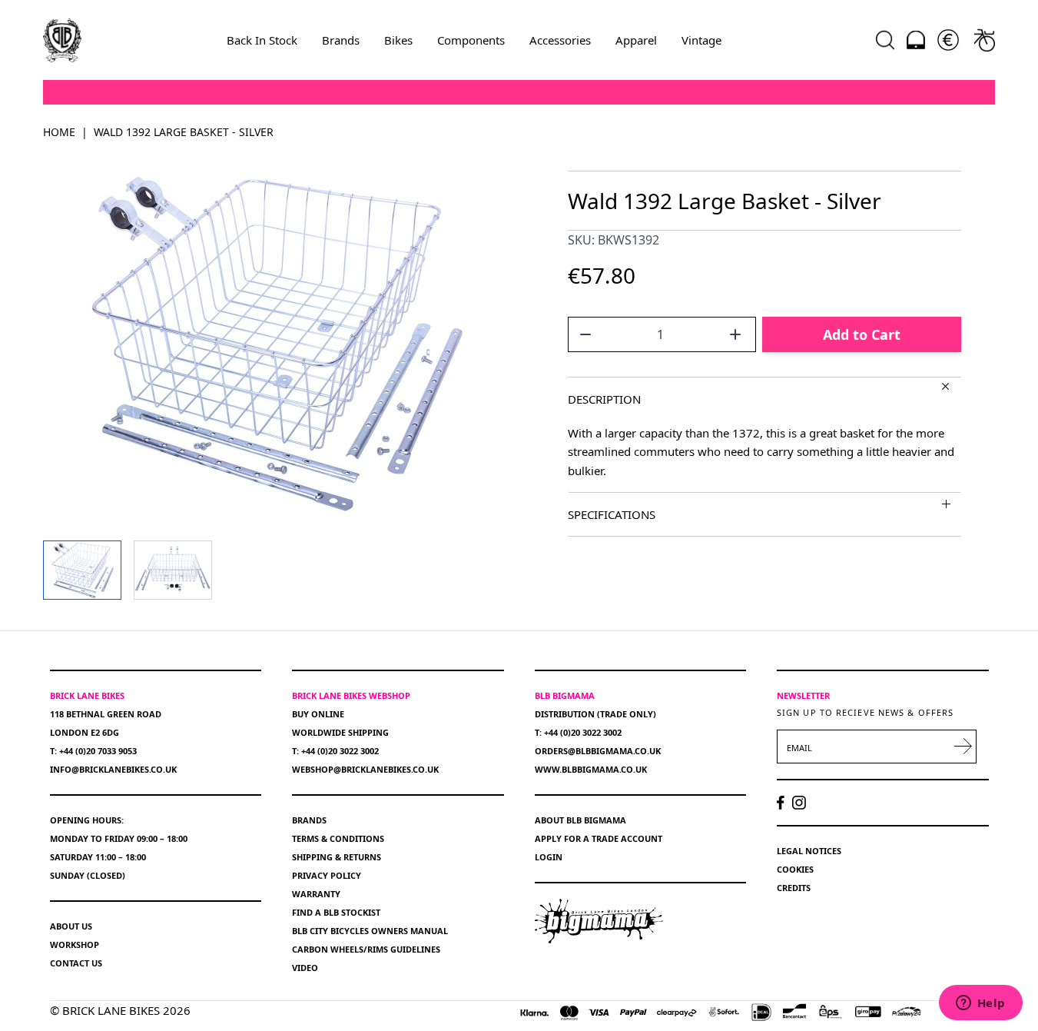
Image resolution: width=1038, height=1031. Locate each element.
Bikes (398, 40)
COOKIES (795, 869)
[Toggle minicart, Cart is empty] (984, 40)
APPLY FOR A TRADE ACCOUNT (598, 838)
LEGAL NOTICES (809, 850)
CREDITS (794, 887)
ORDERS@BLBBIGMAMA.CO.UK (598, 751)
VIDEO (305, 967)
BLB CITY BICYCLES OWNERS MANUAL (370, 930)
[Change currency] (948, 40)
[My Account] (916, 40)
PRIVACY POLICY (326, 875)
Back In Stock (262, 40)
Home (59, 132)
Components (471, 40)
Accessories (560, 40)
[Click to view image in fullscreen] (273, 344)
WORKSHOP (74, 944)
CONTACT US (76, 963)
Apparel (636, 40)
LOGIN (548, 857)
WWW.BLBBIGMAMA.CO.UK (591, 769)
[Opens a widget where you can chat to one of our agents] (980, 1004)
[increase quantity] (735, 334)
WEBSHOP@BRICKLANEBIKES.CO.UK (365, 769)
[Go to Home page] (62, 40)
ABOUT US (71, 926)
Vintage (701, 40)
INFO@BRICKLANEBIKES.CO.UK (113, 769)
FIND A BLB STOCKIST (336, 912)
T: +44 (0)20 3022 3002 (335, 751)
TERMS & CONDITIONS (338, 838)
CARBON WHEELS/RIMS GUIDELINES (366, 949)
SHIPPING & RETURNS (336, 857)
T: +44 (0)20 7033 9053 (93, 751)
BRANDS (309, 820)
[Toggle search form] (885, 40)
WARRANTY (316, 894)
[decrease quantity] (585, 334)
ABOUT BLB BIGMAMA (580, 820)
